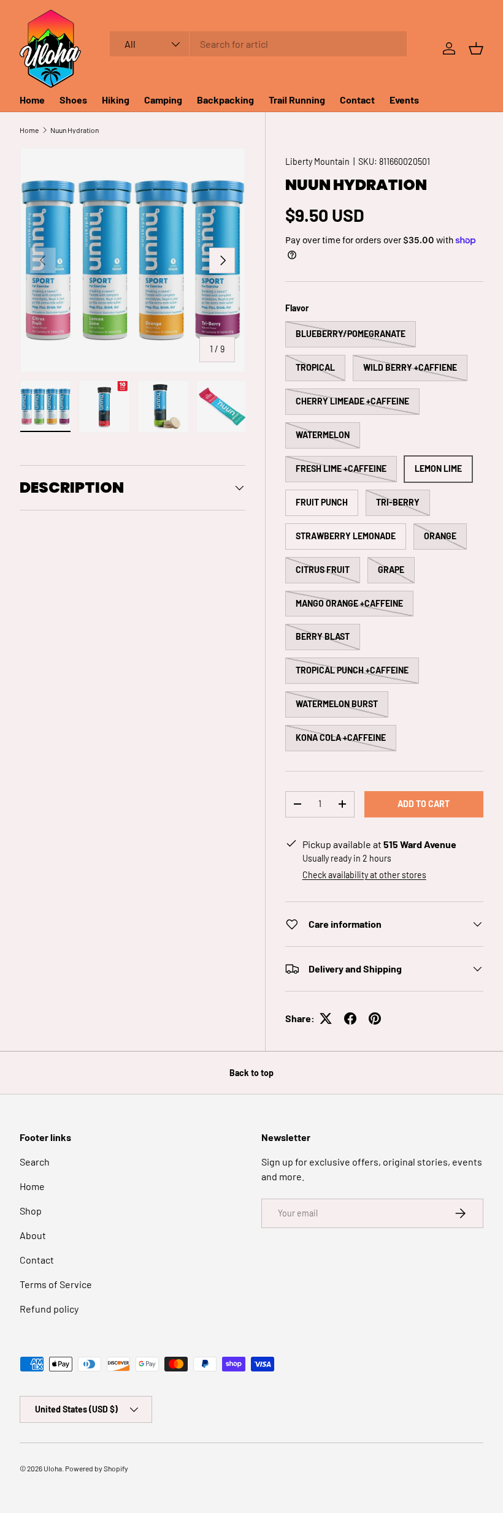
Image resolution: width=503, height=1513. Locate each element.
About (33, 1235)
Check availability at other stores (364, 875)
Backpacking (225, 99)
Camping (163, 99)
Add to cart (423, 803)
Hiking (115, 99)
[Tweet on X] (325, 1018)
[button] (476, 48)
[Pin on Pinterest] (375, 1018)
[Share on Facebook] (350, 1018)
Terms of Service (56, 1284)
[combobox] (258, 43)
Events (404, 99)
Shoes (73, 99)
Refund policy (49, 1308)
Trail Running (297, 99)
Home (32, 99)
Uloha (53, 1468)
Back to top (251, 1072)
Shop (31, 1210)
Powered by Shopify (96, 1468)
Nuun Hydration (74, 130)
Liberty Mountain (317, 161)
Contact (357, 99)
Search (35, 1161)
